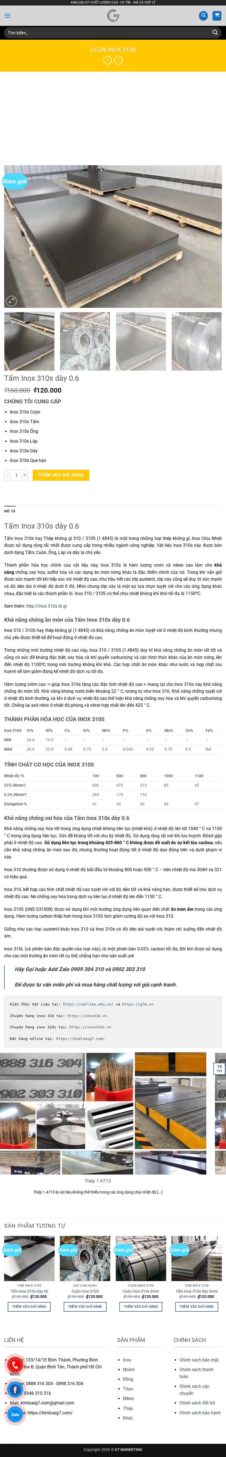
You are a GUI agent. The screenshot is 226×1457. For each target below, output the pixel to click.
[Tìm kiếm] (203, 16)
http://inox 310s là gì (46, 606)
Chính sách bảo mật (199, 1360)
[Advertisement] (113, 112)
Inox (127, 1360)
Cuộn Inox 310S (85, 1291)
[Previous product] (118, 60)
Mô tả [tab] (9, 511)
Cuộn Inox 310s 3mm (141, 1291)
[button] (7, 15)
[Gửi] (215, 33)
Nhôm (129, 1369)
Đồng (128, 1379)
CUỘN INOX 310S (113, 50)
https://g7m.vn (137, 1004)
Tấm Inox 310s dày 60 (29, 1291)
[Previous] (15, 236)
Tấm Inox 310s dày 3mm (197, 1291)
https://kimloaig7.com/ (80, 1039)
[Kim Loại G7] (113, 16)
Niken (128, 1398)
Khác (128, 1418)
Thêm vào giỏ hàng (61, 475)
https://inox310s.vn (90, 1027)
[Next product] (107, 60)
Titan (128, 1388)
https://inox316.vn (87, 1016)
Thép (128, 1408)
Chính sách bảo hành (200, 1412)
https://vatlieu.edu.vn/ (88, 1004)
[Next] (211, 236)
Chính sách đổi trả (197, 1403)
